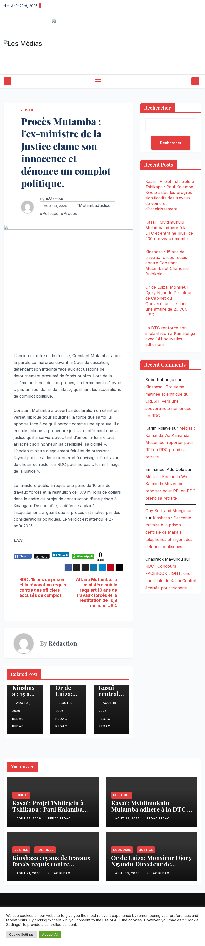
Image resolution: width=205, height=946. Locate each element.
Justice (29, 110)
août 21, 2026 (29, 873)
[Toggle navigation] (98, 81)
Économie (122, 850)
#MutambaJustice (93, 205)
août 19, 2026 (128, 873)
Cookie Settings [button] (21, 934)
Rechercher (157, 107)
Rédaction (54, 199)
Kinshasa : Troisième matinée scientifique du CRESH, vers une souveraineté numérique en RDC (169, 401)
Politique (121, 795)
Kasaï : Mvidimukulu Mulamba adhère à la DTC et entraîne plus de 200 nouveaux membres (151, 812)
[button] (186, 81)
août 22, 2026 (29, 818)
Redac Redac (18, 722)
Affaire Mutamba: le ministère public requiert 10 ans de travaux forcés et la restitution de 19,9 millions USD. (96, 592)
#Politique (49, 213)
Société (21, 795)
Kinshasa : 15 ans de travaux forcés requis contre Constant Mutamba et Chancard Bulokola (167, 262)
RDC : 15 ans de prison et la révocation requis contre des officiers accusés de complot (43, 587)
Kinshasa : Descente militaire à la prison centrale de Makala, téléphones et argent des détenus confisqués (169, 532)
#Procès (69, 213)
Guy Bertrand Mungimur (169, 510)
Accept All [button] (50, 934)
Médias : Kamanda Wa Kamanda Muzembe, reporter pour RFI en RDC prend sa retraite (170, 442)
